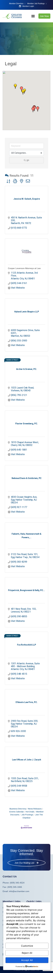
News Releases (35, 808)
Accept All (27, 960)
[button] (33, 16)
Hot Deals (30, 811)
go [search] (27, 160)
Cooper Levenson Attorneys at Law (24, 268)
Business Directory (18, 808)
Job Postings (27, 814)
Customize (27, 945)
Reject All (27, 952)
